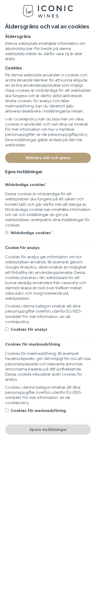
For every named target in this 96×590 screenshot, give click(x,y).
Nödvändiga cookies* (31, 233)
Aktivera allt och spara (48, 158)
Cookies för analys (28, 329)
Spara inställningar (48, 429)
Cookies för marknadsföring (38, 410)
